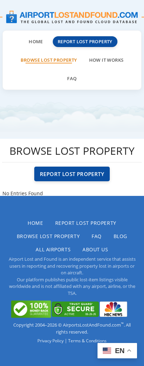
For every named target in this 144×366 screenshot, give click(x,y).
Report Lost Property (85, 41)
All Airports (53, 249)
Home (36, 41)
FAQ (72, 78)
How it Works (106, 60)
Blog (120, 236)
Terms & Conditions (87, 341)
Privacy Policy (50, 341)
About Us (95, 249)
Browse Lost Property (49, 60)
